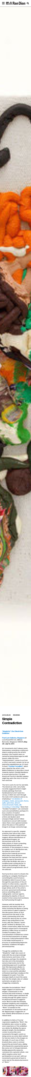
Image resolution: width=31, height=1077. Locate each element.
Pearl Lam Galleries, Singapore (13, 738)
